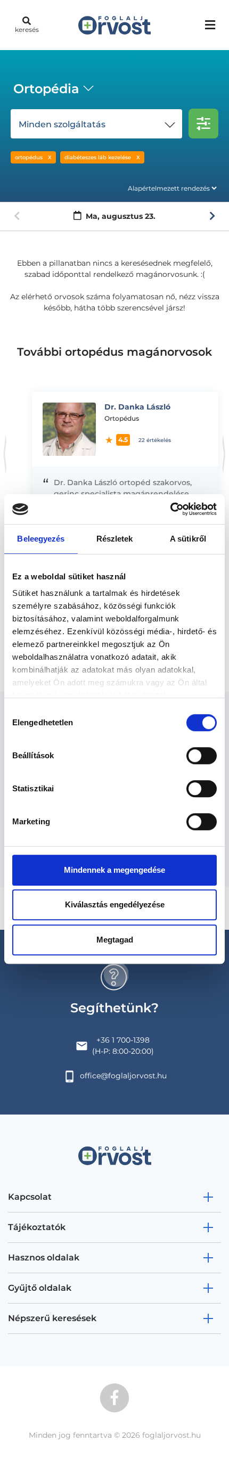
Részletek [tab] (114, 538)
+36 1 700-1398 (123, 1040)
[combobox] (52, 90)
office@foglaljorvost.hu (123, 1075)
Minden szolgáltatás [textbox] (62, 124)
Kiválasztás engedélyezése (115, 904)
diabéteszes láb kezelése (97, 157)
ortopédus (29, 157)
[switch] (201, 755)
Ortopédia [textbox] (46, 88)
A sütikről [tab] (188, 538)
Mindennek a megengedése (114, 869)
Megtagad (114, 939)
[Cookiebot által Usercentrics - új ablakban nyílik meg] (170, 509)
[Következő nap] (212, 216)
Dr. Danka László (128, 407)
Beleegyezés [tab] (40, 538)
